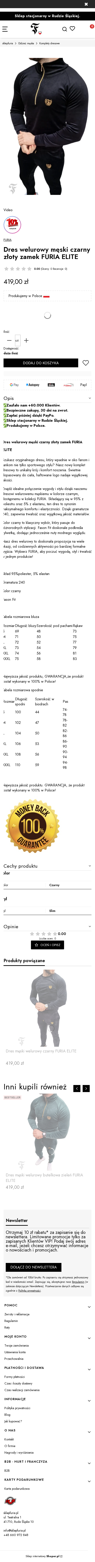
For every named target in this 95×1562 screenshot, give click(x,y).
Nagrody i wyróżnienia (19, 1452)
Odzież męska (26, 43)
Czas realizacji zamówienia (22, 1390)
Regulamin (78, 1282)
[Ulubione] (72, 28)
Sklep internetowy (42, 1556)
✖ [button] (86, 4)
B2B (7, 1470)
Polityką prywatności (29, 1291)
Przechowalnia (13, 1359)
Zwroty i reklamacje (16, 1314)
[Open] (12, 225)
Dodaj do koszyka (41, 363)
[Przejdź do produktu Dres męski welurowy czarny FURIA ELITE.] (47, 1008)
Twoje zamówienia (16, 1345)
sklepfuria (7, 43)
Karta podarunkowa (17, 1488)
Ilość (7, 331)
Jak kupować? (13, 1421)
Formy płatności (14, 1377)
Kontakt (9, 1439)
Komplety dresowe (49, 43)
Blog (7, 1414)
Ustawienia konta (15, 1352)
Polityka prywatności (17, 1408)
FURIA (7, 240)
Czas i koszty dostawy (18, 1383)
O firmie (9, 1446)
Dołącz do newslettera (33, 1267)
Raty (7, 1327)
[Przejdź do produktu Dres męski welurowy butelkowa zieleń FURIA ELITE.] (47, 1132)
